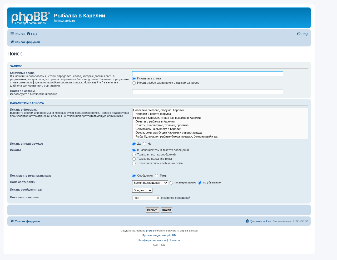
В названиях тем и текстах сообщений (162, 150)
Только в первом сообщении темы (159, 163)
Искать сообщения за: (26, 189)
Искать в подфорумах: (26, 143)
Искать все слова (148, 78)
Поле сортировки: (23, 181)
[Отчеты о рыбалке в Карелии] (220, 122)
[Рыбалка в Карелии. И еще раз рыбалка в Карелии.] (220, 118)
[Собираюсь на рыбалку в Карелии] (220, 129)
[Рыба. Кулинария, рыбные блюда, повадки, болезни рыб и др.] (220, 137)
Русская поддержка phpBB (159, 235)
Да (138, 143)
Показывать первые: (25, 197)
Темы (163, 175)
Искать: (15, 150)
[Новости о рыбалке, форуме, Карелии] (220, 110)
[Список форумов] (31, 17)
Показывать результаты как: (30, 175)
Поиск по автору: (22, 90)
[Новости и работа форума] (220, 114)
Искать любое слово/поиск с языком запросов (167, 82)
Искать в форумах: (24, 109)
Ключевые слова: (23, 72)
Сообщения (144, 175)
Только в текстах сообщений (156, 154)
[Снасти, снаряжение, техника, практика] (220, 125)
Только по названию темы (154, 158)
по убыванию (211, 182)
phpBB (150, 230)
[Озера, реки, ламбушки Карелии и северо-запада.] (220, 133)
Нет (150, 143)
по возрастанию (185, 182)
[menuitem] (31, 34)
